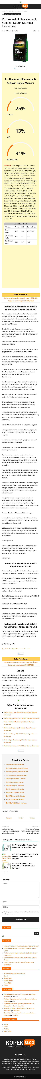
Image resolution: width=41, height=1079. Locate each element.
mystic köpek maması (30, 1067)
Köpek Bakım (8, 978)
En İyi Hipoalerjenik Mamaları (15, 789)
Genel (6, 976)
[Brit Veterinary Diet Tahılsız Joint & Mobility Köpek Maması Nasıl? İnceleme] (6, 859)
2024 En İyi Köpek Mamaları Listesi (18, 11)
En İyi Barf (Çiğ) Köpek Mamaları (16, 803)
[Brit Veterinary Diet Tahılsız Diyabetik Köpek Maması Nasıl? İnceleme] (6, 865)
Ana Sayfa (4, 11)
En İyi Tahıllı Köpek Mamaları (15, 792)
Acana (6, 1024)
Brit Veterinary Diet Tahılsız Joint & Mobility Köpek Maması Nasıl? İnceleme (25, 856)
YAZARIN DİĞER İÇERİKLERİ (23, 840)
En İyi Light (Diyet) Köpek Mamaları (17, 768)
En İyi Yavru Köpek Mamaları (15, 764)
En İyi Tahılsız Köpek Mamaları (15, 796)
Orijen (6, 1026)
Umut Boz (6, 31)
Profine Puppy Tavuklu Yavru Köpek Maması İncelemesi (21, 718)
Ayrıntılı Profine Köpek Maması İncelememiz (16, 649)
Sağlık (6, 985)
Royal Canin (7, 1031)
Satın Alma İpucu (21, 295)
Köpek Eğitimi (8, 983)
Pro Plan (6, 1029)
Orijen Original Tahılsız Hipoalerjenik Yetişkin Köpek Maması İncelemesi (30, 831)
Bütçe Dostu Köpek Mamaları (15, 799)
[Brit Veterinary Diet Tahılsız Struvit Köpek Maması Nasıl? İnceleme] (6, 847)
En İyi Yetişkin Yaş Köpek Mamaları (17, 771)
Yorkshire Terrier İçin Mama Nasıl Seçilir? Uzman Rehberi (21, 946)
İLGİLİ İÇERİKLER (8, 840)
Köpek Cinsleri (8, 980)
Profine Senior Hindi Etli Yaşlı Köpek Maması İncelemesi (21, 746)
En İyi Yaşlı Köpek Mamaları (15, 785)
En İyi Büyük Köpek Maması (15, 782)
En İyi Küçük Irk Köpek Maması (16, 778)
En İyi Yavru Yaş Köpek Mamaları (16, 775)
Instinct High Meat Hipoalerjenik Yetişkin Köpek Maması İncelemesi (10, 831)
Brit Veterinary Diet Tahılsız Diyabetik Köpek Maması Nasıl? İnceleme (23, 866)
